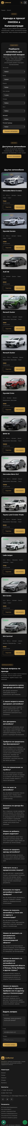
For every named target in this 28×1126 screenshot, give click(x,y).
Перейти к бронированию (14, 156)
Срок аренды (6, 91)
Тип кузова (5, 67)
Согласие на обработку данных (9, 1117)
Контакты (4, 1082)
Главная (3, 10)
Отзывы (3, 1080)
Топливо (5, 99)
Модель (5, 83)
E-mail (4, 1028)
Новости (3, 1077)
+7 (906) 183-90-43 (7, 1090)
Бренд (4, 75)
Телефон (5, 1036)
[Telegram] (7, 1099)
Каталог (3, 1073)
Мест (4, 106)
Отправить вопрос (10, 1044)
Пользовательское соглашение (9, 1115)
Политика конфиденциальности (9, 1113)
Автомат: (5, 115)
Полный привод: (7, 123)
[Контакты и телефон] (21, 2)
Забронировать (20, 207)
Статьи (3, 1075)
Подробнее (8, 207)
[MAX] (11, 1099)
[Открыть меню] (25, 2)
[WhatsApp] (3, 1099)
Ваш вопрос (6, 1014)
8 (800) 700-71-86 (6, 1093)
